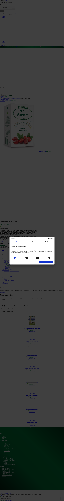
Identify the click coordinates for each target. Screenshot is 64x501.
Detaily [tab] (32, 241)
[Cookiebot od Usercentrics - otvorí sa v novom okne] (49, 238)
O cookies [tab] (47, 241)
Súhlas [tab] (17, 241)
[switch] (26, 258)
